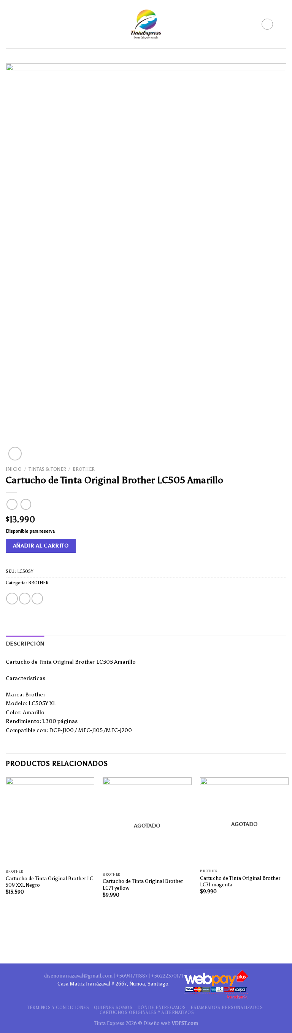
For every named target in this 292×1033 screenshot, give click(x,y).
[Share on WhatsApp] (11, 598)
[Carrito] (282, 24)
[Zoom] (15, 453)
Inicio (14, 469)
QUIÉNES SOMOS (113, 1007)
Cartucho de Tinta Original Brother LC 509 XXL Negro (49, 881)
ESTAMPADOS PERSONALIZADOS (226, 1007)
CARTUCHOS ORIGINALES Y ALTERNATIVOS (147, 1012)
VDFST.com (185, 1023)
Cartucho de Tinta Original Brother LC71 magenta (240, 881)
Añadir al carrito (41, 545)
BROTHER (84, 469)
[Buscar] (267, 24)
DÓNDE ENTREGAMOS (161, 1007)
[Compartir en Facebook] (24, 598)
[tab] (25, 644)
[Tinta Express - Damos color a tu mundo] (146, 24)
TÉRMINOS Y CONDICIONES (58, 1007)
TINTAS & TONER (47, 469)
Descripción (25, 643)
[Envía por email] (37, 598)
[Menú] (11, 24)
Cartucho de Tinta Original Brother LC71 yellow (143, 884)
